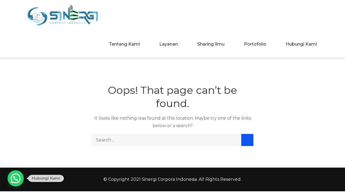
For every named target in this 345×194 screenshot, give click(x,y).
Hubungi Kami (301, 44)
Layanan (168, 44)
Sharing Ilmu (211, 44)
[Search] (247, 140)
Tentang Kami (124, 44)
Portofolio (255, 44)
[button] (16, 178)
